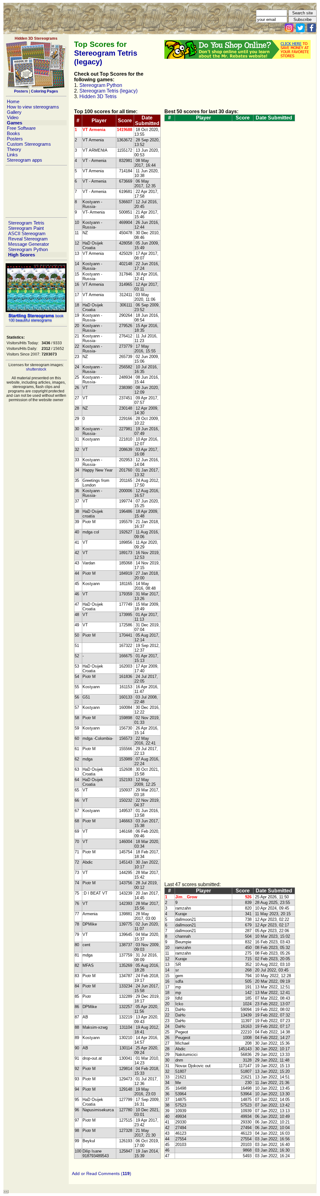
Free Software (21, 128)
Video (13, 117)
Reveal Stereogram (28, 238)
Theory (14, 149)
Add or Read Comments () (101, 1173)
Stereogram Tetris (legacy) (108, 90)
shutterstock (36, 369)
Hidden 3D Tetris (98, 96)
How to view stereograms (33, 106)
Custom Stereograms (29, 144)
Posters (15, 138)
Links (12, 154)
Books (13, 133)
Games (14, 122)
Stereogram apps (24, 160)
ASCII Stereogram (27, 233)
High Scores (21, 254)
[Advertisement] (36, 191)
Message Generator (28, 244)
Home (13, 101)
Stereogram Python (28, 249)
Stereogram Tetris (26, 222)
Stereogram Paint (26, 228)
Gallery (14, 112)
